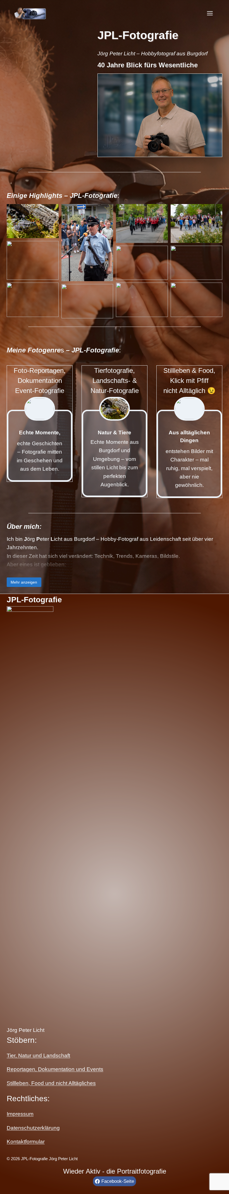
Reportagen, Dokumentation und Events (55, 1069)
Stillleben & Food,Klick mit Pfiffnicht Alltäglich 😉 (189, 380)
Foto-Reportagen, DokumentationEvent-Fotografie (40, 380)
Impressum (20, 1114)
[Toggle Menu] (210, 13)
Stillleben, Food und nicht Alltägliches (51, 1083)
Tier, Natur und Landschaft (38, 1055)
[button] (33, 221)
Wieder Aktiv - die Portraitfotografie (114, 1171)
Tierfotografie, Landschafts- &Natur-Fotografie (114, 380)
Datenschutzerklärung (33, 1128)
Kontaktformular (26, 1142)
